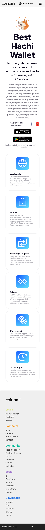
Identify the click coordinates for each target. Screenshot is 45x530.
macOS (9, 511)
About (8, 430)
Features (10, 417)
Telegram (10, 479)
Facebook (10, 485)
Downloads (13, 498)
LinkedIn (10, 466)
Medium (9, 492)
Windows (10, 508)
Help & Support (13, 449)
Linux (8, 515)
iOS (7, 505)
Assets (9, 420)
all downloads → (22, 147)
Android (9, 502)
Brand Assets (12, 436)
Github (9, 462)
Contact (9, 439)
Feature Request (14, 453)
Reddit (9, 482)
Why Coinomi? (12, 413)
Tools (8, 456)
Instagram (11, 488)
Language (28, 3)
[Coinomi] (8, 4)
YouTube (10, 459)
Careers (9, 433)
